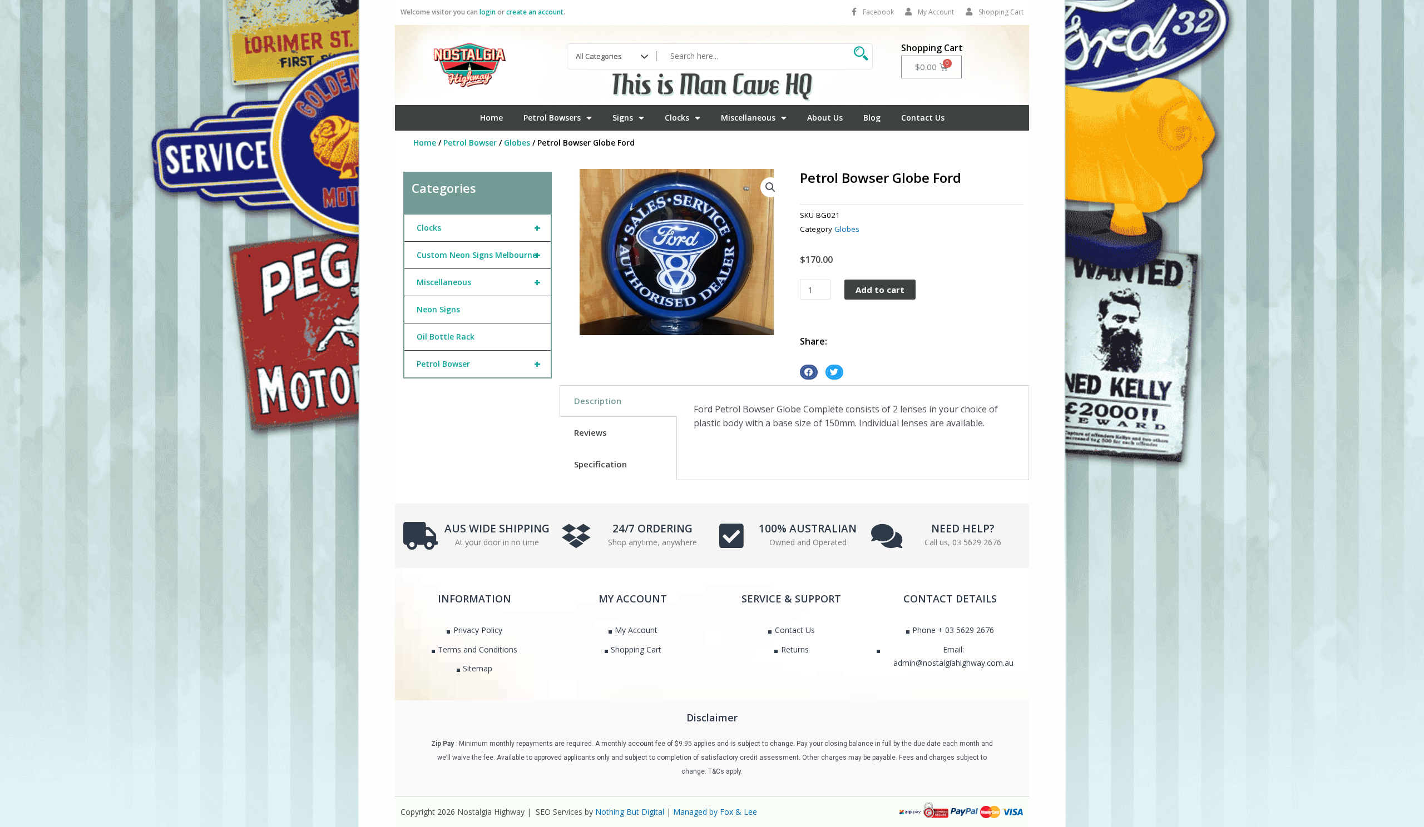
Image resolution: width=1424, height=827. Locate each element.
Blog (872, 117)
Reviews (590, 432)
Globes (517, 142)
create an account (534, 12)
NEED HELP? (963, 528)
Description (597, 400)
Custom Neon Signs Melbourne (479, 254)
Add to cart (880, 289)
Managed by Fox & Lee (715, 811)
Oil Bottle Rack (445, 336)
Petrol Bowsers (552, 117)
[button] (770, 187)
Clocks (677, 117)
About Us (825, 117)
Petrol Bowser (470, 142)
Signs (622, 117)
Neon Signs (438, 309)
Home (491, 117)
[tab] (618, 401)
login (487, 12)
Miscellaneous (748, 117)
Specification (600, 464)
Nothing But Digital (629, 811)
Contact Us (923, 117)
